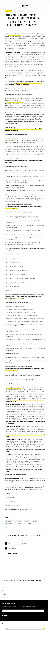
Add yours (24, 543)
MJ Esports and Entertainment (20, 11)
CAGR (19, 535)
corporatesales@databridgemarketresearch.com (20, 509)
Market (28, 535)
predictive (33, 535)
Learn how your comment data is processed (30, 580)
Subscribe (5, 615)
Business (14, 535)
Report (38, 535)
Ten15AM (24, 5)
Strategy (13, 537)
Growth (23, 535)
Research (7, 537)
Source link (7, 517)
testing (18, 537)
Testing (13, 138)
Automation (8, 11)
